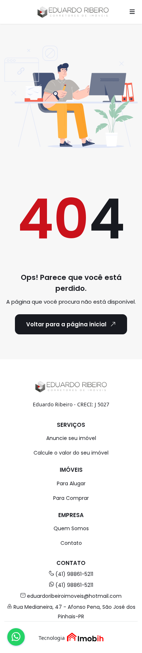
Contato (71, 543)
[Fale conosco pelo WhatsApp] (16, 637)
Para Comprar (71, 498)
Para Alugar (71, 483)
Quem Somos (71, 528)
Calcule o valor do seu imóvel (71, 452)
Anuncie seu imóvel (71, 438)
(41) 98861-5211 (74, 574)
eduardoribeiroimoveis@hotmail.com (74, 596)
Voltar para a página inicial (66, 324)
